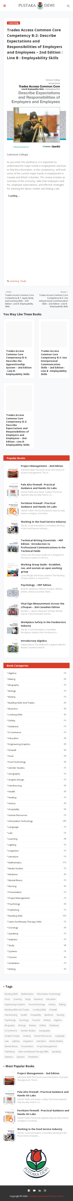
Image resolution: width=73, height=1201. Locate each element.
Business (37, 708)
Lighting (37, 844)
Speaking (37, 933)
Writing (37, 969)
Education (37, 738)
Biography (37, 684)
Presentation (37, 892)
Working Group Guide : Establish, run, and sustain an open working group (41, 568)
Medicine (37, 874)
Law (37, 832)
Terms (60, 1196)
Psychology (37, 903)
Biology (37, 690)
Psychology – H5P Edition (36, 585)
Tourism (37, 957)
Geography (37, 773)
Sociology (37, 927)
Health (37, 791)
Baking (37, 679)
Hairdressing (37, 785)
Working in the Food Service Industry (43, 521)
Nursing (37, 886)
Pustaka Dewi (35, 1196)
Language (37, 827)
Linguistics (37, 850)
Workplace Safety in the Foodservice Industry (43, 624)
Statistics (37, 939)
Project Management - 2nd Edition (42, 466)
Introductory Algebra (34, 640)
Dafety (37, 720)
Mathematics (37, 862)
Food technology (37, 761)
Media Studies (37, 868)
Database (37, 726)
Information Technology (37, 821)
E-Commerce (37, 732)
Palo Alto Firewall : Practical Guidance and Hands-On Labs (39, 486)
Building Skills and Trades (37, 702)
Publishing (37, 909)
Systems (37, 951)
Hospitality (37, 809)
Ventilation (37, 963)
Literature (37, 856)
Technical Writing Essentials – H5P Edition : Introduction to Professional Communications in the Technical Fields (43, 546)
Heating (37, 797)
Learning (14, 281)
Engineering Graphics (37, 744)
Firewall (37, 750)
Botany (37, 696)
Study (23, 281)
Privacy (53, 1196)
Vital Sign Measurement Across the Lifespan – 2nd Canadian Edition (42, 605)
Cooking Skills (37, 714)
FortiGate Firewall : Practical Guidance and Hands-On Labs (39, 505)
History (37, 803)
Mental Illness (37, 880)
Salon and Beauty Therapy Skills (37, 921)
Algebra (37, 673)
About (45, 1196)
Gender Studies (37, 767)
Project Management (37, 898)
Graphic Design (37, 779)
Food (37, 755)
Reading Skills (37, 915)
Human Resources (37, 815)
